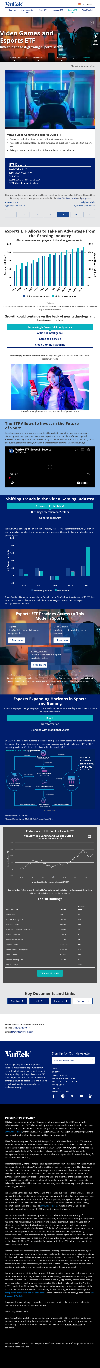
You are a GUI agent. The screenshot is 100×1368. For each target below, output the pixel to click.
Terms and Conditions (63, 1078)
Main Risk (86, 57)
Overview (12, 10)
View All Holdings (50, 973)
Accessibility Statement (64, 1082)
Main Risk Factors (65, 198)
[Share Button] (92, 23)
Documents (61, 57)
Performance (38, 57)
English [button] (89, 4)
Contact (56, 1072)
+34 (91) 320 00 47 (21, 1027)
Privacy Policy (59, 1075)
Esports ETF (72, 10)
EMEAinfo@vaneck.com (22, 1031)
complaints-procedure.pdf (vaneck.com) (25, 1292)
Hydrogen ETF (57, 10)
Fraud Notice (59, 1085)
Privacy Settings (60, 1091)
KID (75, 198)
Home (54, 1069)
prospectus (86, 198)
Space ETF (42, 10)
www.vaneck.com (13, 1131)
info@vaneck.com (73, 1324)
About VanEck (87, 10)
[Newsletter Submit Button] (92, 1060)
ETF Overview (14, 57)
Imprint (56, 1088)
